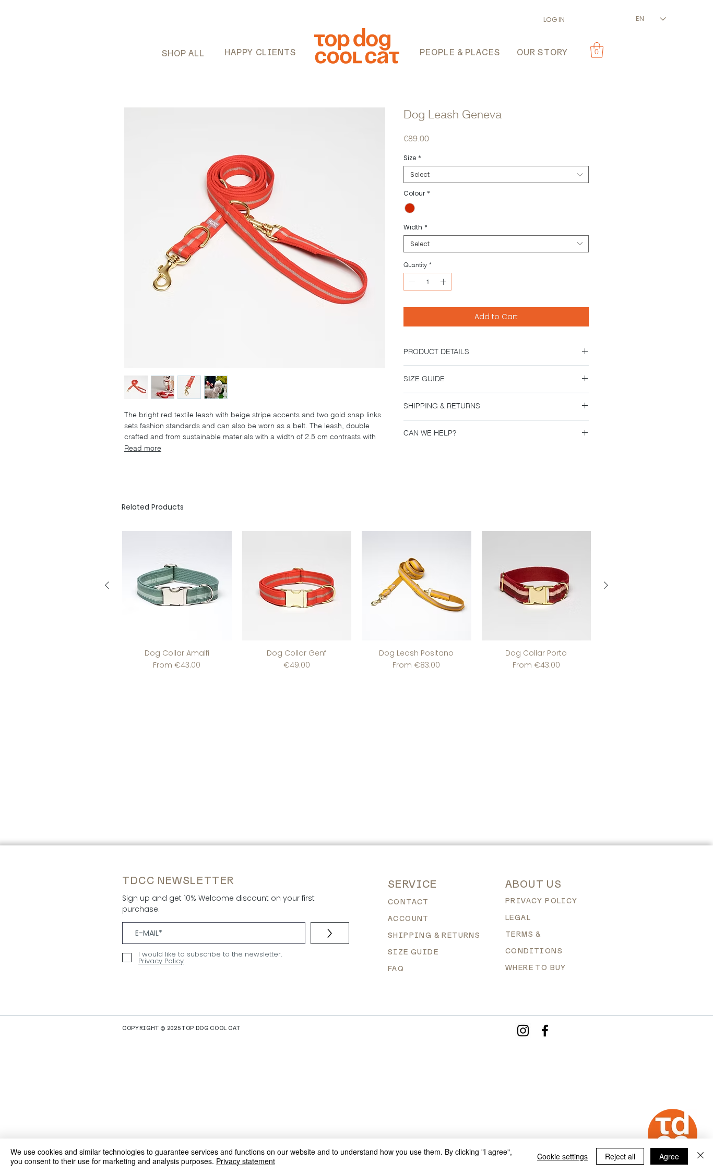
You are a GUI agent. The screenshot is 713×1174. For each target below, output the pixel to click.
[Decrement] (411, 281)
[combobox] (496, 174)
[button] (183, 53)
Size (412, 158)
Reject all (620, 1156)
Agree (669, 1156)
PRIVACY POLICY (541, 900)
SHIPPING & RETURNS (434, 935)
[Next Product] (606, 585)
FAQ (396, 968)
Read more (142, 448)
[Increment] (444, 281)
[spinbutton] (427, 281)
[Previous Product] (107, 585)
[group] (356, 600)
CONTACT (408, 901)
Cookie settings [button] (562, 1156)
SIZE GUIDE (413, 951)
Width (415, 227)
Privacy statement (245, 1161)
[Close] (700, 1156)
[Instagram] (523, 1030)
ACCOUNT (408, 918)
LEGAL (518, 917)
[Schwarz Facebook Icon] (545, 1030)
